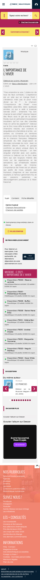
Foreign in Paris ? (10, 554)
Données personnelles (20, 557)
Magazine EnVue (10, 549)
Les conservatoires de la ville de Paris (15, 574)
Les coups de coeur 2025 (13, 532)
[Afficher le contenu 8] (25, 400)
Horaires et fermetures (12, 524)
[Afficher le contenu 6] (21, 400)
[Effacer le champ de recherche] (31, 15)
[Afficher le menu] (3, 4)
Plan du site (8, 562)
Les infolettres (9, 511)
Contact (11, 547)
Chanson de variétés (14, 210)
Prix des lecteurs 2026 (12, 529)
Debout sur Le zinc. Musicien (15, 81)
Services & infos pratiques (14, 476)
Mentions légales (10, 559)
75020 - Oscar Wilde (26, 358)
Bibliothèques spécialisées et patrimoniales (17, 571)
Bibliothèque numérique (13, 491)
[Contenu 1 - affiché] (10, 400)
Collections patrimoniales (14, 489)
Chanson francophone (15, 207)
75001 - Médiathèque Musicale (16, 293)
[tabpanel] (20, 207)
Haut (37, 465)
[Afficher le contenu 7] (23, 400)
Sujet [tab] (7, 198)
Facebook (7, 501)
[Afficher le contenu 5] (19, 400)
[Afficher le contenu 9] (28, 400)
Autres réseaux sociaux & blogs (16, 509)
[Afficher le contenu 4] (16, 400)
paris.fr (3, 569)
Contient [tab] (15, 198)
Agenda (6, 479)
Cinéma (6, 484)
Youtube (6, 506)
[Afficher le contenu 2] (12, 400)
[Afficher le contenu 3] (14, 400)
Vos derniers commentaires (15, 537)
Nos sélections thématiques (15, 527)
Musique (6, 481)
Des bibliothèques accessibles (16, 552)
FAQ (5, 547)
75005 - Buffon (24, 301)
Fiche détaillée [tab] (28, 198)
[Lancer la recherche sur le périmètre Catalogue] (35, 15)
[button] (6, 389)
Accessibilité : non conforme (12, 576)
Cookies (6, 557)
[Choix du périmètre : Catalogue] (4, 15)
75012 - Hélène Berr (26, 320)
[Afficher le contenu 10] (30, 400)
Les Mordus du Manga (12, 534)
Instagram (7, 504)
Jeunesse (7, 486)
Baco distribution (20, 84)
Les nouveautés (9, 522)
